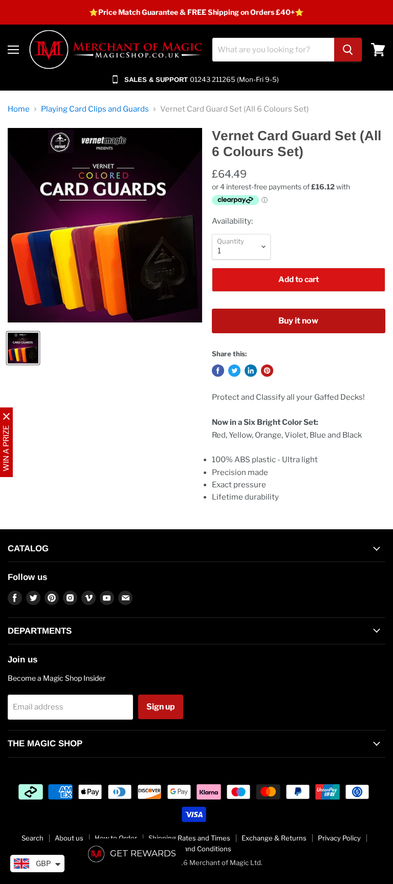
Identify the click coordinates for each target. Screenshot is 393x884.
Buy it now (298, 321)
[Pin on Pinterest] (267, 370)
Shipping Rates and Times (189, 838)
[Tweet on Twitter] (234, 370)
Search (32, 838)
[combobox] (273, 49)
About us (69, 838)
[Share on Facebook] (218, 370)
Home (19, 109)
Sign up (160, 706)
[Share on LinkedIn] (251, 370)
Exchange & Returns (274, 838)
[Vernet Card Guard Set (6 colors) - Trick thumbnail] (23, 348)
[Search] (348, 49)
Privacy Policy (339, 838)
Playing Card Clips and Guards (95, 109)
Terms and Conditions (196, 849)
